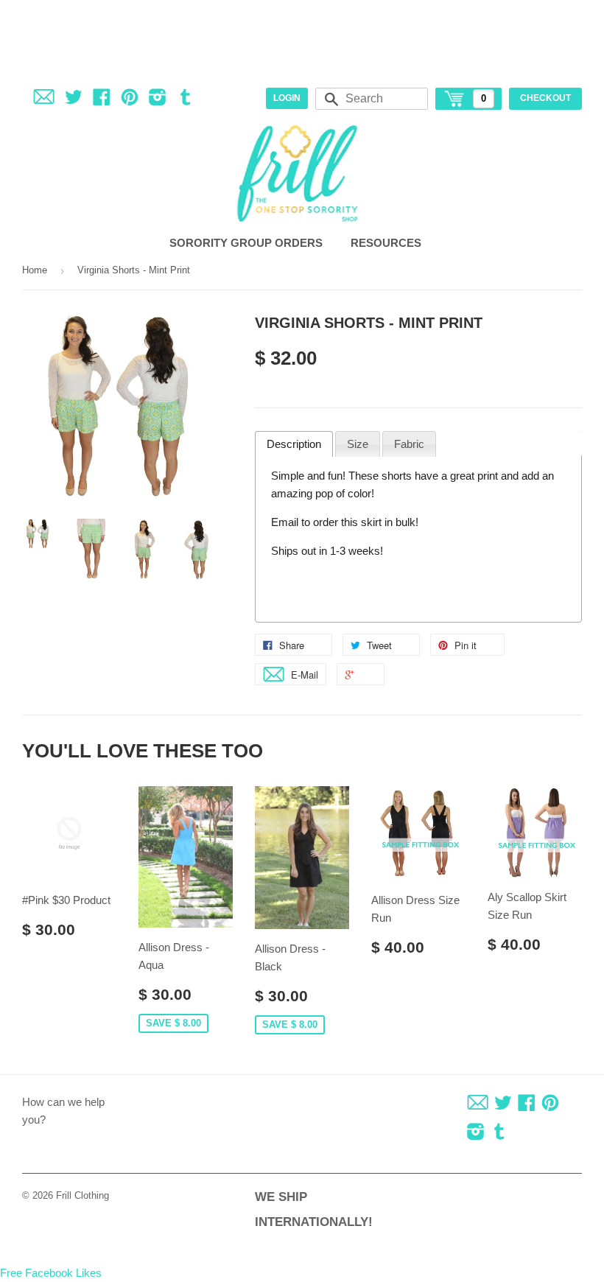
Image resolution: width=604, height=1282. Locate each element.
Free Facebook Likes (51, 1273)
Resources (387, 243)
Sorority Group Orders (247, 243)
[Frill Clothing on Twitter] (73, 100)
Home (34, 270)
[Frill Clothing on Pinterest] (129, 100)
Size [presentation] (357, 444)
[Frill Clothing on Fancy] (44, 100)
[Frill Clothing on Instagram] (157, 100)
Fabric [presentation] (409, 444)
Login (287, 98)
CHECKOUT (545, 98)
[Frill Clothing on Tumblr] (185, 100)
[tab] (294, 444)
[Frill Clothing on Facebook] (101, 100)
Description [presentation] (294, 444)
